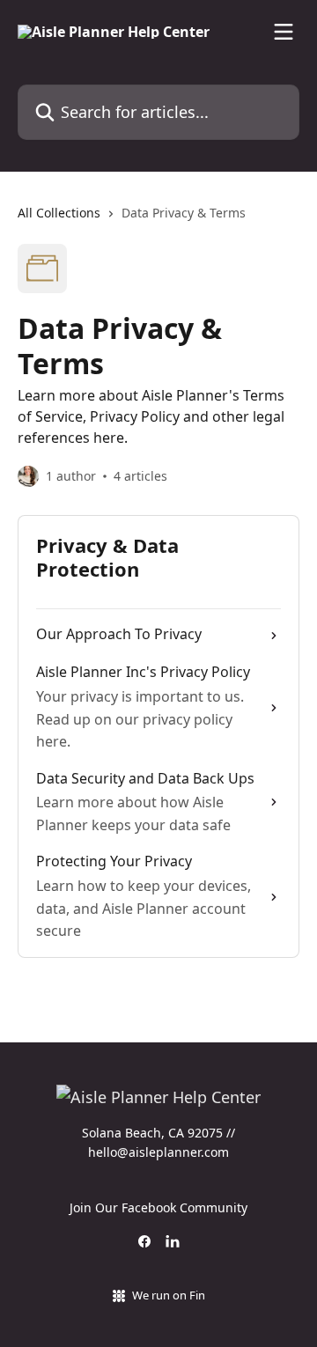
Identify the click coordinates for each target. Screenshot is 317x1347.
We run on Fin (168, 1295)
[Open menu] (283, 31)
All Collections (59, 212)
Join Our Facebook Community (158, 1207)
